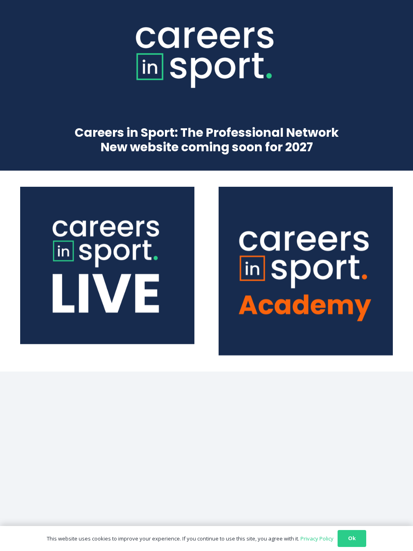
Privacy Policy (317, 538)
